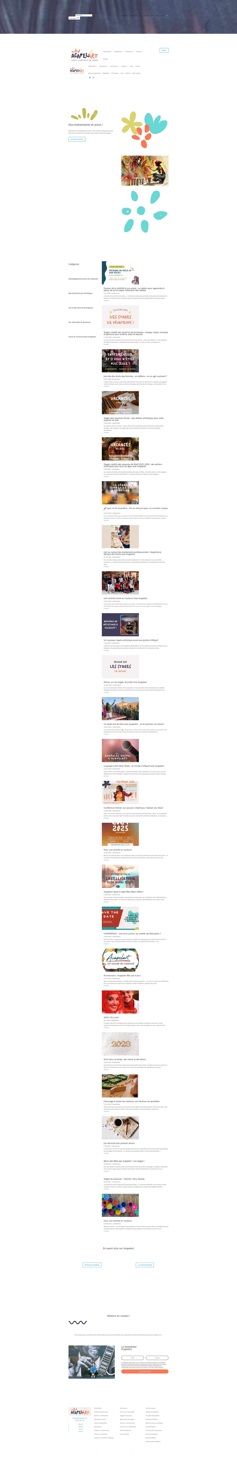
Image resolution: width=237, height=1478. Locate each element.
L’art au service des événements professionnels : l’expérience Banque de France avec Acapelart (132, 553)
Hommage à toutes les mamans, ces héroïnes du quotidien (132, 1101)
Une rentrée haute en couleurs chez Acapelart (125, 598)
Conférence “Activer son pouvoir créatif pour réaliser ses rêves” (133, 807)
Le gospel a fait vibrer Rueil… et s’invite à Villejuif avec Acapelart (134, 765)
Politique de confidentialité (107, 1453)
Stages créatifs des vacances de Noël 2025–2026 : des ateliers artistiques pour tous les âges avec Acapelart (133, 465)
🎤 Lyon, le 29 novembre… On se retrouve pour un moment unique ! (136, 509)
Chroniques (133, 15)
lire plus (106, 300)
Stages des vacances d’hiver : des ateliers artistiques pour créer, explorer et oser (134, 419)
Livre (140, 15)
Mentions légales (91, 1453)
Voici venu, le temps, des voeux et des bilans (125, 1059)
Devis (131, 66)
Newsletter (124, 15)
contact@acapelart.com (80, 1418)
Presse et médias (92, 1265)
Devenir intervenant (94, 73)
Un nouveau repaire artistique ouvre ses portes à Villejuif (131, 640)
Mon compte (155, 15)
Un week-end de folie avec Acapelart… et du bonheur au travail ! (134, 724)
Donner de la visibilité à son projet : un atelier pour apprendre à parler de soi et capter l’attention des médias (134, 289)
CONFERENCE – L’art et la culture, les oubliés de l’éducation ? (132, 933)
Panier (163, 15)
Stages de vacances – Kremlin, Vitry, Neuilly (124, 1178)
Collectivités (106, 51)
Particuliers (128, 51)
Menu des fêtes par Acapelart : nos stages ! (124, 1161)
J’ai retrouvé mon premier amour (119, 1143)
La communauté (145, 1265)
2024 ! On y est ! (111, 1017)
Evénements (115, 293)
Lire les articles (77, 139)
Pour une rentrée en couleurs (118, 849)
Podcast (146, 15)
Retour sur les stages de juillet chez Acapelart (125, 682)
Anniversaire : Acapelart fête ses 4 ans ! (122, 975)
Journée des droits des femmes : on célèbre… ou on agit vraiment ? (135, 376)
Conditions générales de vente (141, 1453)
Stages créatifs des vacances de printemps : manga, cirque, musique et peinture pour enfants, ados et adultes (136, 333)
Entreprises (117, 51)
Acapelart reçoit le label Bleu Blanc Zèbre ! (123, 891)
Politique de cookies (123, 1453)
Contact (105, 59)
